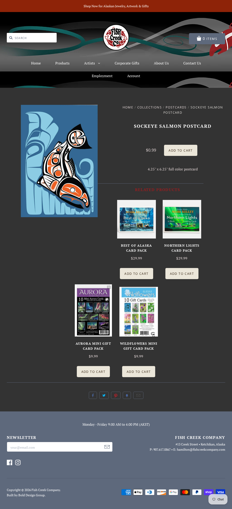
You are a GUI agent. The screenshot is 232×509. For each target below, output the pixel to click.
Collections (149, 107)
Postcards (176, 107)
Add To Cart (136, 273)
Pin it (116, 395)
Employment (102, 75)
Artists (90, 63)
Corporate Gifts (127, 63)
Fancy (127, 395)
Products (62, 63)
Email (138, 395)
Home (36, 63)
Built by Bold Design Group (26, 495)
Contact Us (192, 63)
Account (133, 75)
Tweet (104, 395)
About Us (161, 63)
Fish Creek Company (45, 490)
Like (93, 395)
